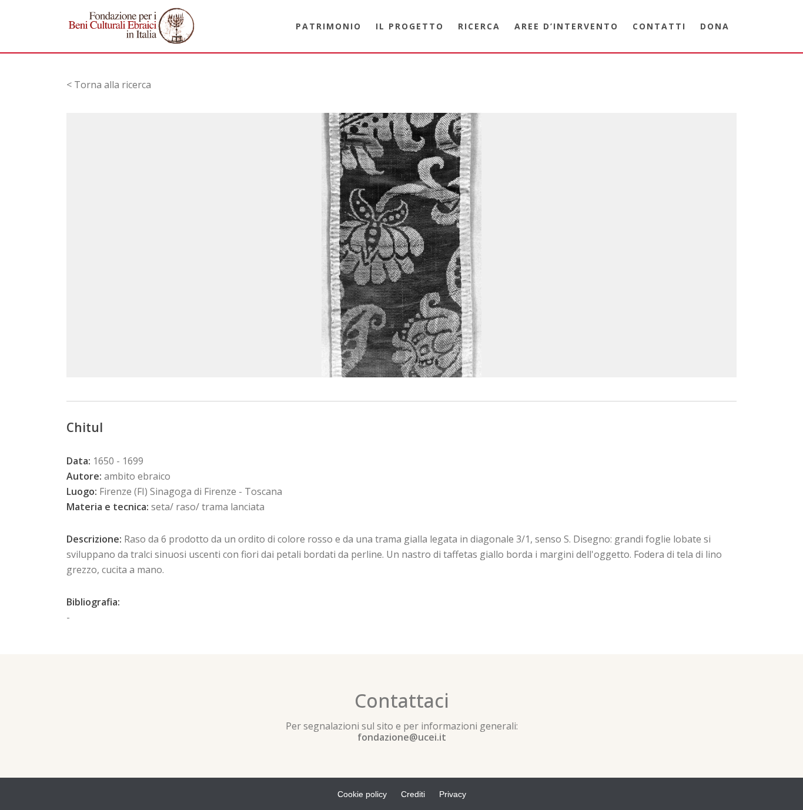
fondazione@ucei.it (401, 737)
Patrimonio (329, 26)
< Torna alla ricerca (108, 84)
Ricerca (479, 26)
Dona (715, 26)
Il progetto (410, 26)
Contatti (659, 26)
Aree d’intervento (566, 26)
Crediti (413, 794)
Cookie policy (362, 794)
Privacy (452, 794)
